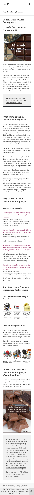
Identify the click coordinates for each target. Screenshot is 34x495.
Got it (18, 493)
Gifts (18, 485)
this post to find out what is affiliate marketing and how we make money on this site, (17, 468)
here (17, 476)
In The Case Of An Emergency (13, 21)
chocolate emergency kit (9, 487)
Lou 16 (6, 4)
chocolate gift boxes (21, 487)
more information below (14, 102)
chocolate (24, 485)
